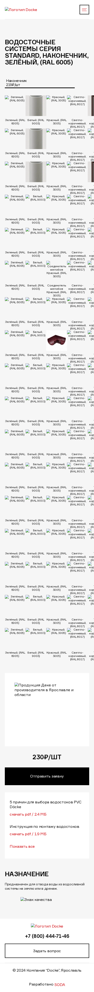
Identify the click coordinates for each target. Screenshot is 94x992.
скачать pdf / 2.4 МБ (28, 814)
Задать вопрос (47, 950)
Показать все (22, 846)
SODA (59, 984)
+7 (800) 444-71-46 (47, 936)
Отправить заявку (47, 776)
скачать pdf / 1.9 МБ (28, 833)
